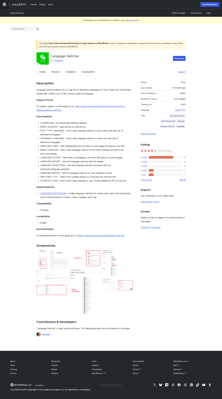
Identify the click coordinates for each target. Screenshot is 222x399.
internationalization (168, 121)
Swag (136, 373)
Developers (97, 369)
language (180, 121)
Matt (176, 365)
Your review (146, 180)
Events (135, 365)
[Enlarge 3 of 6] (97, 253)
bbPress (178, 369)
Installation (71, 72)
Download (179, 58)
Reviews (56, 72)
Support (182, 72)
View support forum (150, 201)
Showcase (55, 361)
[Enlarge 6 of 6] (130, 282)
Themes (54, 365)
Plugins (54, 369)
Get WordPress (210, 4)
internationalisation (177, 116)
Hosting (13, 369)
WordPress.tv (98, 373)
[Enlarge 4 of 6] (97, 272)
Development (88, 72)
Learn (94, 361)
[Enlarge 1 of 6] (64, 253)
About (12, 361)
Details (42, 72)
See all (182, 180)
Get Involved (138, 361)
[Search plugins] (37, 28)
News (12, 365)
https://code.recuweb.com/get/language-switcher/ (100, 235)
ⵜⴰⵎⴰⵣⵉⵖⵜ (39, 385)
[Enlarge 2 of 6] (64, 274)
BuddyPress (179, 373)
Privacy (13, 373)
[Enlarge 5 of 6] (130, 253)
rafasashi (59, 60)
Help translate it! (132, 20)
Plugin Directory (17, 13)
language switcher (167, 126)
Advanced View (148, 133)
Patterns (54, 373)
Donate (137, 369)
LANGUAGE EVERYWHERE (53, 193)
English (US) (180, 110)
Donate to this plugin (150, 227)
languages (180, 126)
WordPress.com (181, 361)
